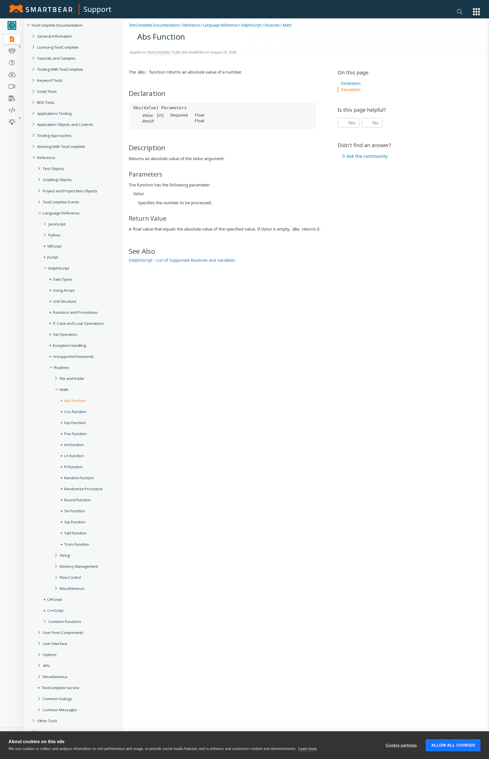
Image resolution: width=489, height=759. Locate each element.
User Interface (55, 643)
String (65, 555)
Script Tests (47, 91)
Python (54, 235)
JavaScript (56, 224)
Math (64, 389)
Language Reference (61, 213)
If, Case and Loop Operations (78, 323)
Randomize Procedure (83, 488)
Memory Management (79, 566)
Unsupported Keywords (73, 356)
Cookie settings (401, 745)
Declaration (351, 83)
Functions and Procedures (75, 312)
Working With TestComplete (61, 146)
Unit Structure (64, 301)
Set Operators (65, 334)
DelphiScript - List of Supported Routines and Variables (182, 260)
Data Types (62, 279)
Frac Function (75, 433)
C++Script (55, 610)
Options (50, 654)
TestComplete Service (60, 687)
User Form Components (63, 632)
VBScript (54, 246)
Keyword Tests (50, 80)
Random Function (79, 477)
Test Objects (53, 168)
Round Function (77, 499)
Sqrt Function (75, 533)
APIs (46, 665)
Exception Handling (69, 345)
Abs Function (75, 400)
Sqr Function (74, 521)
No (375, 123)
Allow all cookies (453, 745)
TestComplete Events (61, 202)
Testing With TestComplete (60, 69)
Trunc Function (76, 544)
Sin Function (74, 510)
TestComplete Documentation (57, 25)
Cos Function (75, 411)
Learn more (307, 749)
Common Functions (64, 621)
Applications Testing (54, 113)
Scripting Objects (57, 179)
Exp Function (75, 422)
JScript (52, 257)
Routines (61, 367)
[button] (476, 12)
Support (97, 9)
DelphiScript (58, 268)
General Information (54, 36)
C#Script (54, 599)
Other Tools (47, 720)
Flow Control (70, 577)
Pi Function (73, 466)
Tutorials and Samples (56, 58)
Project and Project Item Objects (70, 190)
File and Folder (72, 378)
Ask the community (367, 156)
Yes (351, 123)
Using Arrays (64, 290)
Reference (46, 157)
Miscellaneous (72, 588)
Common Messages (60, 709)
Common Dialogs (57, 698)
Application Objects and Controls (65, 124)
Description (351, 89)
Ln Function (74, 455)
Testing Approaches (54, 135)
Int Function (74, 444)
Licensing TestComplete (57, 47)
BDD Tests (46, 102)
